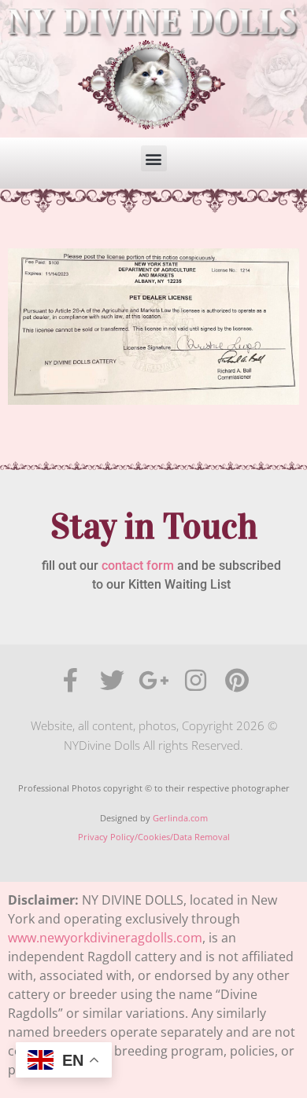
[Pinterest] (237, 680)
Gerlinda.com (180, 818)
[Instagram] (195, 680)
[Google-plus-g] (154, 680)
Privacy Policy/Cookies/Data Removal (154, 837)
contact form (138, 565)
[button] (154, 158)
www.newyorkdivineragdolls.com (105, 937)
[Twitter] (112, 680)
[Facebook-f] (70, 680)
